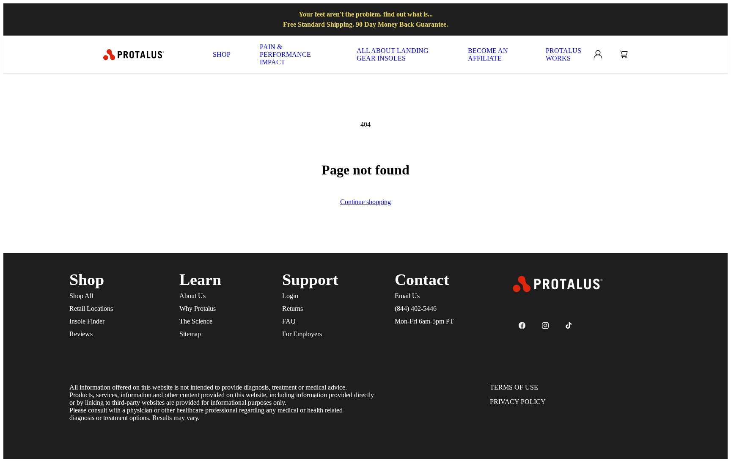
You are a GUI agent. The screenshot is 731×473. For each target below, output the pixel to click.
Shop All (81, 295)
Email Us (407, 295)
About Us (192, 295)
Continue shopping (365, 201)
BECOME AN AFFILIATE (488, 54)
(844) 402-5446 (416, 308)
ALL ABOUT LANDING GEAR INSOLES (393, 54)
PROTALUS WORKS (563, 54)
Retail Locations (91, 308)
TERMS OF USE (514, 387)
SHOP (222, 54)
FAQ (289, 321)
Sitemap (190, 333)
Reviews (81, 333)
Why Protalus (197, 308)
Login (290, 295)
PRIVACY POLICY (518, 401)
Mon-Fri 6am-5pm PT (424, 321)
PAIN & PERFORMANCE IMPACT (285, 54)
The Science (195, 321)
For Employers (302, 333)
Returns (292, 308)
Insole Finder (86, 321)
